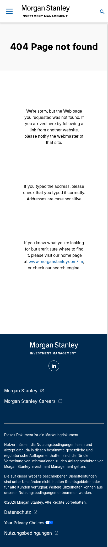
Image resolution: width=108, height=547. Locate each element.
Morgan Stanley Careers (30, 401)
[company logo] (45, 11)
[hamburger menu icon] (9, 11)
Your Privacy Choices (24, 522)
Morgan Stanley (20, 391)
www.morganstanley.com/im (56, 261)
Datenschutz (17, 512)
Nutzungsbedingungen (28, 533)
